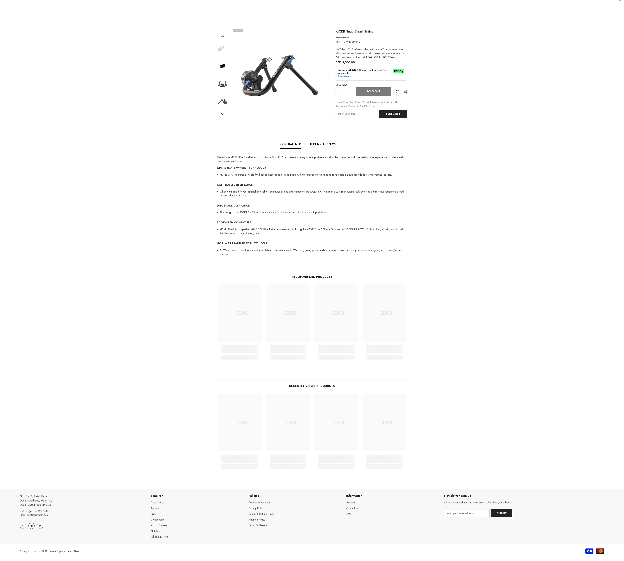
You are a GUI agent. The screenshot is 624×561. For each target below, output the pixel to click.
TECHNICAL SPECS (323, 144)
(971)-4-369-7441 (38, 511)
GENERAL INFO (290, 144)
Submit (502, 513)
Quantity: (341, 85)
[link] (239, 351)
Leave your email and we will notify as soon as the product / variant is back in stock (367, 104)
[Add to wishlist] (397, 92)
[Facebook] (23, 526)
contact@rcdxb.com (37, 515)
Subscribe (393, 114)
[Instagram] (31, 526)
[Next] (222, 114)
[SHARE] (404, 92)
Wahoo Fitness (342, 37)
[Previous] (222, 36)
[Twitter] (40, 526)
